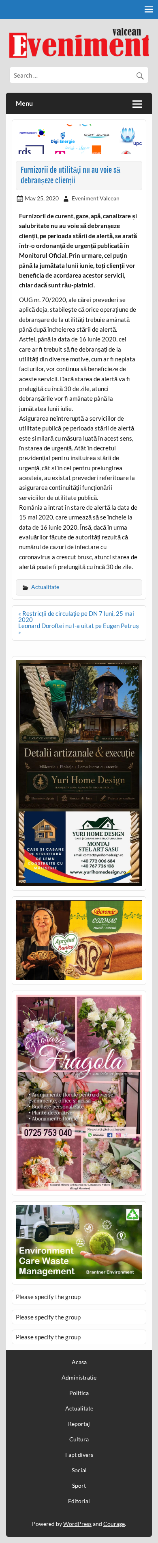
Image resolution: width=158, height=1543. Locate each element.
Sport (79, 1486)
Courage (114, 1523)
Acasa (79, 1362)
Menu (24, 103)
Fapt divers (79, 1455)
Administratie (79, 1377)
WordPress (77, 1523)
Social (79, 1470)
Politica (79, 1393)
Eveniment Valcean (96, 198)
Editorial (79, 1501)
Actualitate (45, 586)
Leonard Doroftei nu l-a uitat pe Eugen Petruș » (78, 628)
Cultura (79, 1439)
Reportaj (79, 1424)
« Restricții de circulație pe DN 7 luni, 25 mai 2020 (76, 616)
